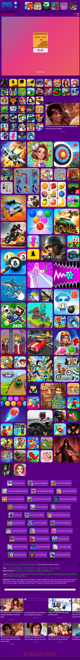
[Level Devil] (13, 86)
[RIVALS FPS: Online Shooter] (4, 139)
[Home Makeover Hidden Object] (66, 86)
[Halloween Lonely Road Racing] (73, 9)
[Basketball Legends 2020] (39, 86)
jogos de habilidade (14, 568)
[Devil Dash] (22, 86)
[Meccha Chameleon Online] (48, 95)
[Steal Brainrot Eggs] (4, 130)
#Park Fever (36, 574)
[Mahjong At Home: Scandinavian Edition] (37, 9)
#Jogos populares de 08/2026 (12, 576)
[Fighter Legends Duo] (22, 130)
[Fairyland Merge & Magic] (4, 104)
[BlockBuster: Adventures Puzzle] (22, 139)
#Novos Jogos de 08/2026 (50, 574)
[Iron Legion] (39, 95)
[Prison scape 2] (13, 121)
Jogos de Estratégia (16, 499)
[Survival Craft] (66, 95)
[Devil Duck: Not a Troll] (31, 86)
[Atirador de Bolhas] (64, 9)
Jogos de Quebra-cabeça (18, 491)
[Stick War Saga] (75, 95)
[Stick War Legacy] (31, 121)
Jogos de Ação (19, 483)
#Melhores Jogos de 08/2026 (68, 574)
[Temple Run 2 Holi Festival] (31, 130)
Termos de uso (50, 655)
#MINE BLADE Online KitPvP (19, 574)
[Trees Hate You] (22, 121)
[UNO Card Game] (57, 86)
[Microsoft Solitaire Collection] (13, 113)
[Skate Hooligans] (22, 113)
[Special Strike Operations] (39, 104)
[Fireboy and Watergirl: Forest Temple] (29, 9)
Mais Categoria (55, 568)
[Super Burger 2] (48, 86)
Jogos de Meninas (69, 491)
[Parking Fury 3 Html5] (31, 139)
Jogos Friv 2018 (9, 565)
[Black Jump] (46, 9)
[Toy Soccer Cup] (22, 95)
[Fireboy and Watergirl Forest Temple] (55, 9)
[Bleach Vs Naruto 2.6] (39, 121)
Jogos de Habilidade (45, 491)
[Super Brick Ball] (39, 130)
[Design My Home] (75, 86)
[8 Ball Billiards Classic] (4, 121)
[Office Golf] (31, 95)
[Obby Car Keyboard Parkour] (57, 95)
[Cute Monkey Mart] (39, 113)
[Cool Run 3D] (13, 139)
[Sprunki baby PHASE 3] (13, 104)
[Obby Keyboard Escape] (13, 95)
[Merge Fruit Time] (4, 113)
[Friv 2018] (15, 4)
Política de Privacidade (36, 655)
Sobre (25, 655)
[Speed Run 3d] (31, 113)
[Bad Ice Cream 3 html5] (31, 104)
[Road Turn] (4, 95)
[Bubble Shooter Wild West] (22, 104)
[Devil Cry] (4, 86)
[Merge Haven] (13, 130)
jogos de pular (29, 568)
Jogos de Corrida (41, 483)
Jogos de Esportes (64, 483)
